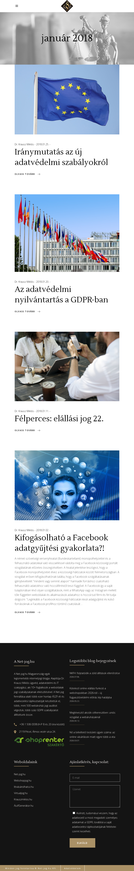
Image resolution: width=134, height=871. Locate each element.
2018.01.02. (43, 530)
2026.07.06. (75, 676)
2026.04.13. (75, 720)
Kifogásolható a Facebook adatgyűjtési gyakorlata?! (61, 543)
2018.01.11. (43, 411)
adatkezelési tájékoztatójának (89, 826)
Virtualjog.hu (21, 793)
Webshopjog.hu (22, 780)
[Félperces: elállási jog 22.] (67, 366)
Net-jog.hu (19, 774)
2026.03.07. (75, 740)
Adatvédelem (72, 868)
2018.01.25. (43, 144)
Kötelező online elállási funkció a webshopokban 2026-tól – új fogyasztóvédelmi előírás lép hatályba (91, 693)
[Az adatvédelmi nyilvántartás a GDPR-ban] (67, 233)
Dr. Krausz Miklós (25, 144)
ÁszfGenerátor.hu (23, 805)
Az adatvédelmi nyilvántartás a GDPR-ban (61, 294)
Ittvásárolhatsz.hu (24, 786)
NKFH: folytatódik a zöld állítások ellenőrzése (95, 673)
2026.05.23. (75, 701)
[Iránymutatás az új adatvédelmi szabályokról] (67, 99)
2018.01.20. (43, 281)
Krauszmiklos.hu (23, 799)
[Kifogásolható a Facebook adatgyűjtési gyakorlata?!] (67, 485)
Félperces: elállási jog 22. (59, 419)
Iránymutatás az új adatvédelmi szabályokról (61, 157)
